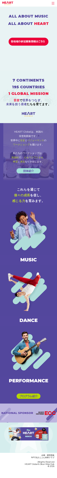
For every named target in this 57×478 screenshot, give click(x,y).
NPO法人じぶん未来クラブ (42, 457)
